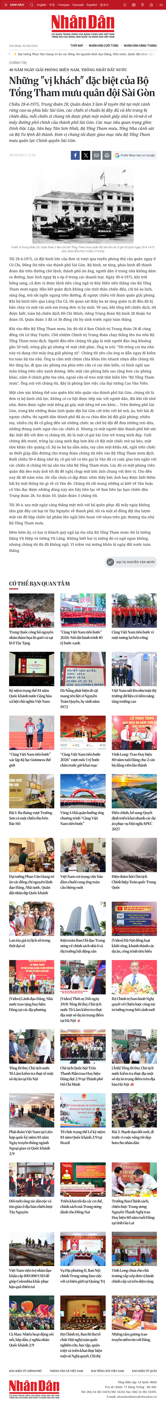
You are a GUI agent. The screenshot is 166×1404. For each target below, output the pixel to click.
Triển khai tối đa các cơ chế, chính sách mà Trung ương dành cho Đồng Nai (81, 1206)
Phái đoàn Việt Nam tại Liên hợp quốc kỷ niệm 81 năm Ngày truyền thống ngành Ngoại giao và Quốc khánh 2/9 (30, 1143)
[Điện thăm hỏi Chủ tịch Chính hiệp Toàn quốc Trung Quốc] (134, 855)
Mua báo (124, 5)
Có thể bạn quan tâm (39, 583)
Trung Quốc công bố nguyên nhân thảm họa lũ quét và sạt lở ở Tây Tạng (31, 637)
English (41, 4)
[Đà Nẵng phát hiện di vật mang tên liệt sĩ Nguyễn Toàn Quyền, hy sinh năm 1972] (82, 669)
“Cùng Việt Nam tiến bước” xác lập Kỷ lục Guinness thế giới (30, 760)
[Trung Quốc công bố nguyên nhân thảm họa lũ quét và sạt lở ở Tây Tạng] (31, 610)
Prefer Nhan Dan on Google (138, 155)
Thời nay (76, 45)
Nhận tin (151, 5)
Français (63, 4)
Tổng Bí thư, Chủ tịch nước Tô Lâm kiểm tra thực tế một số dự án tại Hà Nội (31, 1073)
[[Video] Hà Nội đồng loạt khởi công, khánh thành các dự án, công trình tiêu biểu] (134, 919)
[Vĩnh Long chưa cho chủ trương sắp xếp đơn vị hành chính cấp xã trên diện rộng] (134, 1249)
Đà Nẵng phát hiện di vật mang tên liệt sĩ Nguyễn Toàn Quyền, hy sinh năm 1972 (80, 698)
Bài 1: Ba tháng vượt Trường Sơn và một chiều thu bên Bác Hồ (30, 818)
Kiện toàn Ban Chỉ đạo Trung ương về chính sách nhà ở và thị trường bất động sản (82, 946)
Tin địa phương (142, 5)
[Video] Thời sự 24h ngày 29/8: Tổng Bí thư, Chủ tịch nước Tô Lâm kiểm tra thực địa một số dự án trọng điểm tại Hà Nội (82, 1009)
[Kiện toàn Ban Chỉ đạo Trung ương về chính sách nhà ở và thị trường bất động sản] (82, 919)
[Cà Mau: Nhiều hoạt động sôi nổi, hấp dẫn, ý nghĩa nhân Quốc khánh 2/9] (31, 1313)
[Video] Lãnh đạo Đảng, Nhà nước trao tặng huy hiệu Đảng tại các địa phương (31, 1004)
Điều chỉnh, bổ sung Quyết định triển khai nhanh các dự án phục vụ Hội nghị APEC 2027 (133, 820)
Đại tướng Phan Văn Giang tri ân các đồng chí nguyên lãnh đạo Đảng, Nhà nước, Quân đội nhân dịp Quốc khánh (31, 884)
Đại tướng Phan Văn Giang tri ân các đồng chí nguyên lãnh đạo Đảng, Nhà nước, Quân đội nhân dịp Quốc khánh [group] (89, 54)
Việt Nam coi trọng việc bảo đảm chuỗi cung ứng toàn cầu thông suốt (81, 882)
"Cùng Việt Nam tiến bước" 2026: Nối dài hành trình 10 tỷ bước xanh (81, 637)
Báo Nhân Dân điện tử (83, 27)
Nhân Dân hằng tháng (140, 45)
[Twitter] (85, 155)
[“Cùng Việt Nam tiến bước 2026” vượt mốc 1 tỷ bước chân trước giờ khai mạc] (82, 733)
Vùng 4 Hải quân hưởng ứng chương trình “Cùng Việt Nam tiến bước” (82, 818)
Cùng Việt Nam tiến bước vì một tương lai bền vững (133, 635)
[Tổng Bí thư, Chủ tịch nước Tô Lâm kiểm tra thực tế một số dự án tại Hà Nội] (31, 1046)
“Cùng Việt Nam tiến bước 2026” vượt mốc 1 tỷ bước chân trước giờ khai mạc (80, 760)
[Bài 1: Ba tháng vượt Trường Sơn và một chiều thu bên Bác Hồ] (31, 791)
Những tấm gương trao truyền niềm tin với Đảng (131, 1337)
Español (92, 4)
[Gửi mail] (96, 155)
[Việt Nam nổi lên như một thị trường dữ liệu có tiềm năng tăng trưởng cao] (134, 669)
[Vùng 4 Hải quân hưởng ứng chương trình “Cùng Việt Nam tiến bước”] (82, 791)
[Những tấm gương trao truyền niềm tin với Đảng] (134, 1313)
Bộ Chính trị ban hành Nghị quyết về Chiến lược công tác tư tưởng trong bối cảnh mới (133, 1004)
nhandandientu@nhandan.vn (137, 1397)
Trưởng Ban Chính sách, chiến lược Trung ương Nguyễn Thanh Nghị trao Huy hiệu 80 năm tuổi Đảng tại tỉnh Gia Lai (133, 1212)
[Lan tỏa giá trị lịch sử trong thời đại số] (31, 919)
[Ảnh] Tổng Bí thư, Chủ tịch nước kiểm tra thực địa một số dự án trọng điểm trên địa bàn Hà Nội (133, 1076)
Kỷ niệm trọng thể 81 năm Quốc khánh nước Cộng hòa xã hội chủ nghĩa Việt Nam (30, 696)
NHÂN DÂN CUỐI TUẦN (103, 45)
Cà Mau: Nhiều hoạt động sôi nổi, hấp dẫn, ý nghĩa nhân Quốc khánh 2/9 (31, 1339)
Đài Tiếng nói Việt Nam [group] (107, 1371)
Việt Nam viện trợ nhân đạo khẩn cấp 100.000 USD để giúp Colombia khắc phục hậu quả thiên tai (30, 1278)
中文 (52, 4)
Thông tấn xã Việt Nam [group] (66, 1371)
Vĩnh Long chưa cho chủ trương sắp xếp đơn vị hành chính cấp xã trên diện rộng (133, 1276)
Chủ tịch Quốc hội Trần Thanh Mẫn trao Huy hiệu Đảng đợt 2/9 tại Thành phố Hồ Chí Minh (81, 1076)
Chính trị (18, 63)
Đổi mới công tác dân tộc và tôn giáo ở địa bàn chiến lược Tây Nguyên (31, 1206)
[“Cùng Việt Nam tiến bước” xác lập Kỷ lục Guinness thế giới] (31, 733)
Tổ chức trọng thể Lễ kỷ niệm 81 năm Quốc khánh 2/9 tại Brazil (82, 1137)
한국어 (104, 4)
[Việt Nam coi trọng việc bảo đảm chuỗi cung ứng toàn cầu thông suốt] (82, 855)
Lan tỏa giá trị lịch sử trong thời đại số (29, 943)
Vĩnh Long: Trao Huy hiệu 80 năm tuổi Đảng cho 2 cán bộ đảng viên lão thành (133, 760)
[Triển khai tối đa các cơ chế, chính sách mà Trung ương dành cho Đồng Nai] (82, 1179)
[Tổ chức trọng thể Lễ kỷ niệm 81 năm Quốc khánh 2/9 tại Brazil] (82, 1110)
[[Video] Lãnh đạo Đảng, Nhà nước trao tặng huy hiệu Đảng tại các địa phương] (31, 977)
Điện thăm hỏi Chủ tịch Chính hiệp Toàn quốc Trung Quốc (134, 882)
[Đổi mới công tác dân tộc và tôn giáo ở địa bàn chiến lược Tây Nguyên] (31, 1179)
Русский (77, 4)
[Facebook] (75, 155)
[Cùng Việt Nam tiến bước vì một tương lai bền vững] (134, 610)
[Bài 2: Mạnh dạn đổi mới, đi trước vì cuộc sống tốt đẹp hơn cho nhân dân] (134, 1110)
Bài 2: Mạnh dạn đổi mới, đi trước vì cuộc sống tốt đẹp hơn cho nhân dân (133, 1137)
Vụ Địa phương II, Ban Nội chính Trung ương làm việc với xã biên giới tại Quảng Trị (82, 1276)
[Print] (106, 155)
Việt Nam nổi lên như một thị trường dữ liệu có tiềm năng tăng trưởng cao (134, 696)
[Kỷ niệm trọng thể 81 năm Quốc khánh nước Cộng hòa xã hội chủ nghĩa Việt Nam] (31, 669)
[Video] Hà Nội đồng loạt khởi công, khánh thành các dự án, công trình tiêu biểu (133, 946)
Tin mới (133, 5)
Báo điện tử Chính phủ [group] (25, 1371)
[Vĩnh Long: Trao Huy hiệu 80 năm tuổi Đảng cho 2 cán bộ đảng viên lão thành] (134, 733)
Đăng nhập (161, 5)
